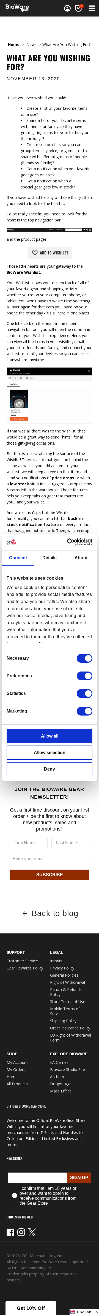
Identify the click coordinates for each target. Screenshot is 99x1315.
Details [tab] (49, 557)
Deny (49, 769)
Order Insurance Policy (70, 1028)
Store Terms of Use (67, 1001)
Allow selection (49, 752)
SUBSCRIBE (49, 874)
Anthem (57, 1076)
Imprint (56, 960)
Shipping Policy (63, 1020)
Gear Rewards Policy (25, 968)
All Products (17, 1083)
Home (14, 44)
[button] (78, 8)
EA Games (59, 1062)
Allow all (49, 736)
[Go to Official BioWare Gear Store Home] (20, 8)
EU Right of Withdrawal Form (70, 1037)
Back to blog (55, 913)
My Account (17, 1062)
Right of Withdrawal (67, 982)
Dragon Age (61, 1083)
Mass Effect (60, 1091)
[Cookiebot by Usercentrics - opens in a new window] (69, 542)
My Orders (16, 1069)
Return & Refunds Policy (66, 992)
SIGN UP (79, 1177)
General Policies (64, 975)
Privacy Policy (62, 968)
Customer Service (22, 960)
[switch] (84, 676)
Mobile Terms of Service (65, 1011)
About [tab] (81, 557)
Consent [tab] (18, 557)
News (31, 44)
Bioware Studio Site (67, 1069)
